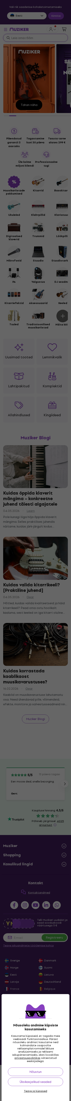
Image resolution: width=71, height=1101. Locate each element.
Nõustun (35, 1071)
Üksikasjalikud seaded (35, 1081)
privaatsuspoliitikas (27, 1058)
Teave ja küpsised (35, 1091)
